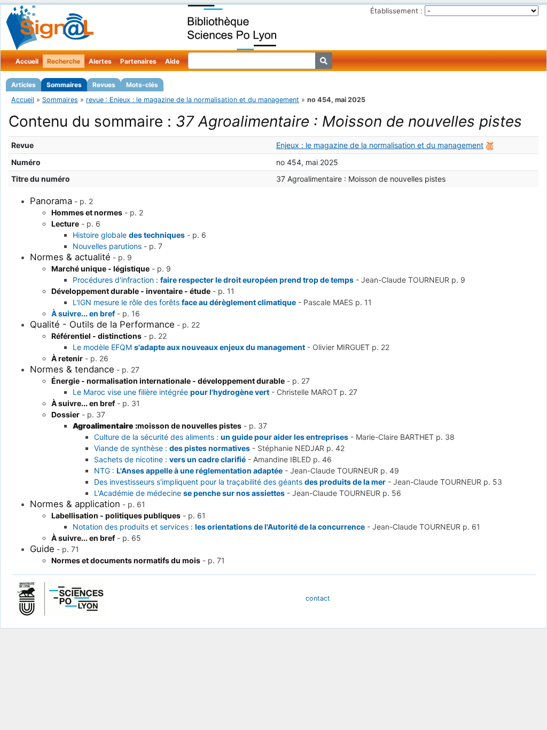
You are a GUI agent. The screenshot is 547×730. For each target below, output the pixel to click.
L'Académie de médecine (189, 493)
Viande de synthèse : (172, 448)
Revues (103, 85)
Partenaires (138, 61)
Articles (23, 85)
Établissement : (396, 10)
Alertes (100, 61)
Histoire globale (129, 234)
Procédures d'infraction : (213, 279)
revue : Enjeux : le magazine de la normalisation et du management (192, 100)
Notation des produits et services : (219, 526)
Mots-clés (142, 85)
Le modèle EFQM (189, 347)
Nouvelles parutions (107, 246)
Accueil (26, 61)
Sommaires (64, 85)
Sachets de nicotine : (170, 459)
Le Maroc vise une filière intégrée (171, 392)
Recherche (63, 61)
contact (318, 598)
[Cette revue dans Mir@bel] (490, 145)
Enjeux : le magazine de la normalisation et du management (379, 145)
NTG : (188, 470)
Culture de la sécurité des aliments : (221, 436)
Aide (172, 61)
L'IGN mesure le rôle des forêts (184, 302)
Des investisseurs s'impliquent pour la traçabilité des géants (240, 481)
